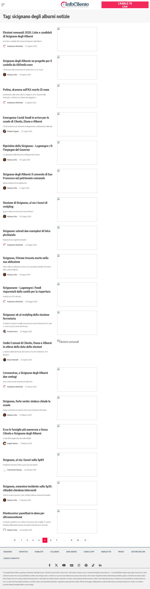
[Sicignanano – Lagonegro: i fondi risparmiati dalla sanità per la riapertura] (77, 294)
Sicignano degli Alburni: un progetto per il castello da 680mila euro (27, 62)
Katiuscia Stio (12, 74)
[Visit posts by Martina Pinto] (4, 530)
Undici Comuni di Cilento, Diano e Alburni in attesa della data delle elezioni (27, 344)
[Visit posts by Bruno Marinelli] (4, 359)
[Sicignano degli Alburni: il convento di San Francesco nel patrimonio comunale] (77, 181)
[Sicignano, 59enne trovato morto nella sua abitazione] (77, 266)
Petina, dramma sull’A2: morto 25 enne (26, 89)
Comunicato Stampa (14, 470)
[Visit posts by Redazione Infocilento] (4, 46)
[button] (3, 5)
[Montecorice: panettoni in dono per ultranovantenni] (77, 521)
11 (71, 540)
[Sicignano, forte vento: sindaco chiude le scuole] (77, 408)
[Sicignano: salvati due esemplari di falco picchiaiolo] (77, 238)
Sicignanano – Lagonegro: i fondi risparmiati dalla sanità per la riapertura (27, 289)
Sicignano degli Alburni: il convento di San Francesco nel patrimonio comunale (27, 176)
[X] (56, 565)
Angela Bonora (12, 443)
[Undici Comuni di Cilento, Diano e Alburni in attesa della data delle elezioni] (77, 351)
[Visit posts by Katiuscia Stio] (4, 74)
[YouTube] (64, 565)
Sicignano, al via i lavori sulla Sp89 (23, 460)
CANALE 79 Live (125, 4)
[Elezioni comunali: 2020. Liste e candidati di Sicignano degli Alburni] (77, 39)
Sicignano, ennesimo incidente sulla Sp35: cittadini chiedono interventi (27, 488)
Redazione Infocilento (15, 46)
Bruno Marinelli (12, 360)
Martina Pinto (12, 530)
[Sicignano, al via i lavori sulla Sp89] (77, 465)
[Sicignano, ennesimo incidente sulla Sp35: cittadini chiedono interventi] (77, 493)
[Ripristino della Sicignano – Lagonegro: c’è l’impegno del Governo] (77, 153)
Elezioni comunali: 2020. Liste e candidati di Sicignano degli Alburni (27, 34)
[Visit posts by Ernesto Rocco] (4, 331)
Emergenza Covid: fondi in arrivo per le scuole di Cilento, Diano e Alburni (26, 119)
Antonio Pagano (13, 131)
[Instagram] (79, 565)
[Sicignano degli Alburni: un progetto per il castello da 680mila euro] (77, 68)
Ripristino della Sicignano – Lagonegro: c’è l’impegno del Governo (28, 147)
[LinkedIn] (100, 565)
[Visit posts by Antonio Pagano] (4, 131)
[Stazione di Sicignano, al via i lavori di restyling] (77, 209)
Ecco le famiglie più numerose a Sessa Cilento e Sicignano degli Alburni (25, 431)
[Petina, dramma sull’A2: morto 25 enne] (77, 96)
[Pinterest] (86, 565)
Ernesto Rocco (12, 331)
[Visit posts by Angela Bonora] (4, 443)
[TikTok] (93, 565)
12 (78, 540)
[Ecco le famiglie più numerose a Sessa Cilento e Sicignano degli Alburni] (77, 436)
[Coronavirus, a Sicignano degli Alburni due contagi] (77, 380)
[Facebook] (49, 565)
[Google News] (71, 565)
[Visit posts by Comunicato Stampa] (4, 469)
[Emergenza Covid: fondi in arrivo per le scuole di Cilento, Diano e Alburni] (77, 124)
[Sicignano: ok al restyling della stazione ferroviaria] (77, 323)
